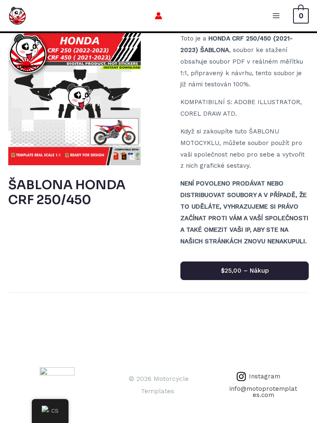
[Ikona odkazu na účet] (158, 15)
